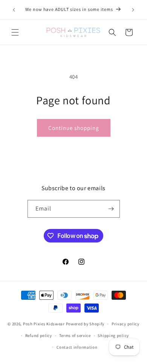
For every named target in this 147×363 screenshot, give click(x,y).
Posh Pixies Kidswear (44, 323)
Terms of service (75, 335)
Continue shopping (73, 127)
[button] (15, 32)
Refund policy (38, 335)
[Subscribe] (111, 209)
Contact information (77, 347)
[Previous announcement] (14, 10)
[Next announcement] (133, 10)
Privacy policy (125, 323)
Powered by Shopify (85, 323)
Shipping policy (113, 335)
